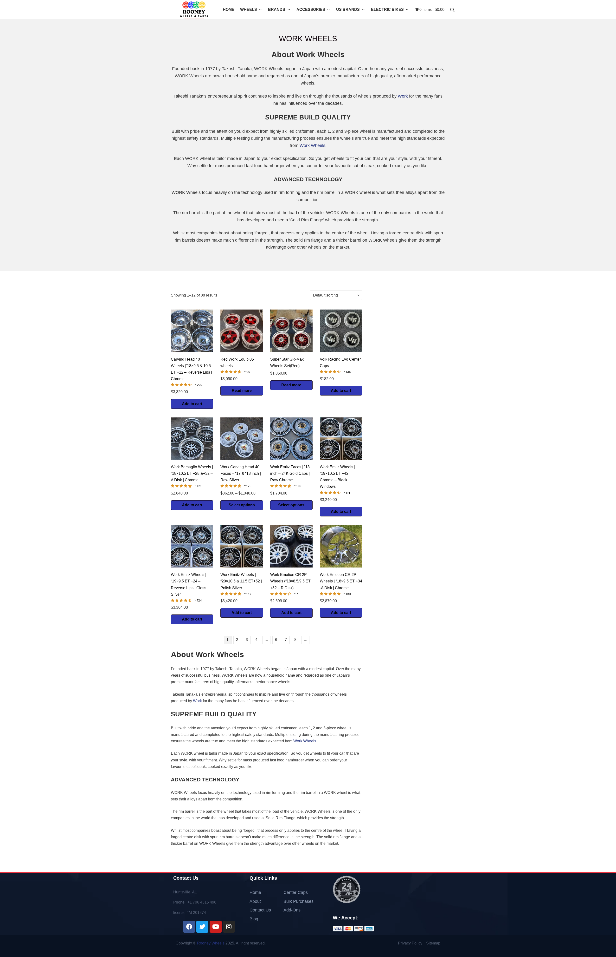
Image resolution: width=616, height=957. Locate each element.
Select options (242, 505)
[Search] (452, 9)
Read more (242, 391)
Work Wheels (312, 145)
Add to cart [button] (192, 404)
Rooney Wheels (211, 943)
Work (403, 96)
